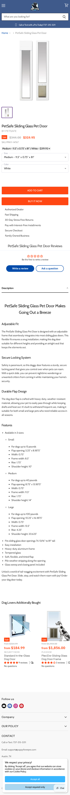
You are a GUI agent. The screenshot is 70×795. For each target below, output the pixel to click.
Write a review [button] (20, 268)
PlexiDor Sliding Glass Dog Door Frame (54, 657)
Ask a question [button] (50, 268)
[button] (35, 288)
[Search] (64, 17)
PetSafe (11, 131)
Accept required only (35, 787)
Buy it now (35, 201)
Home (5, 33)
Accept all (35, 779)
